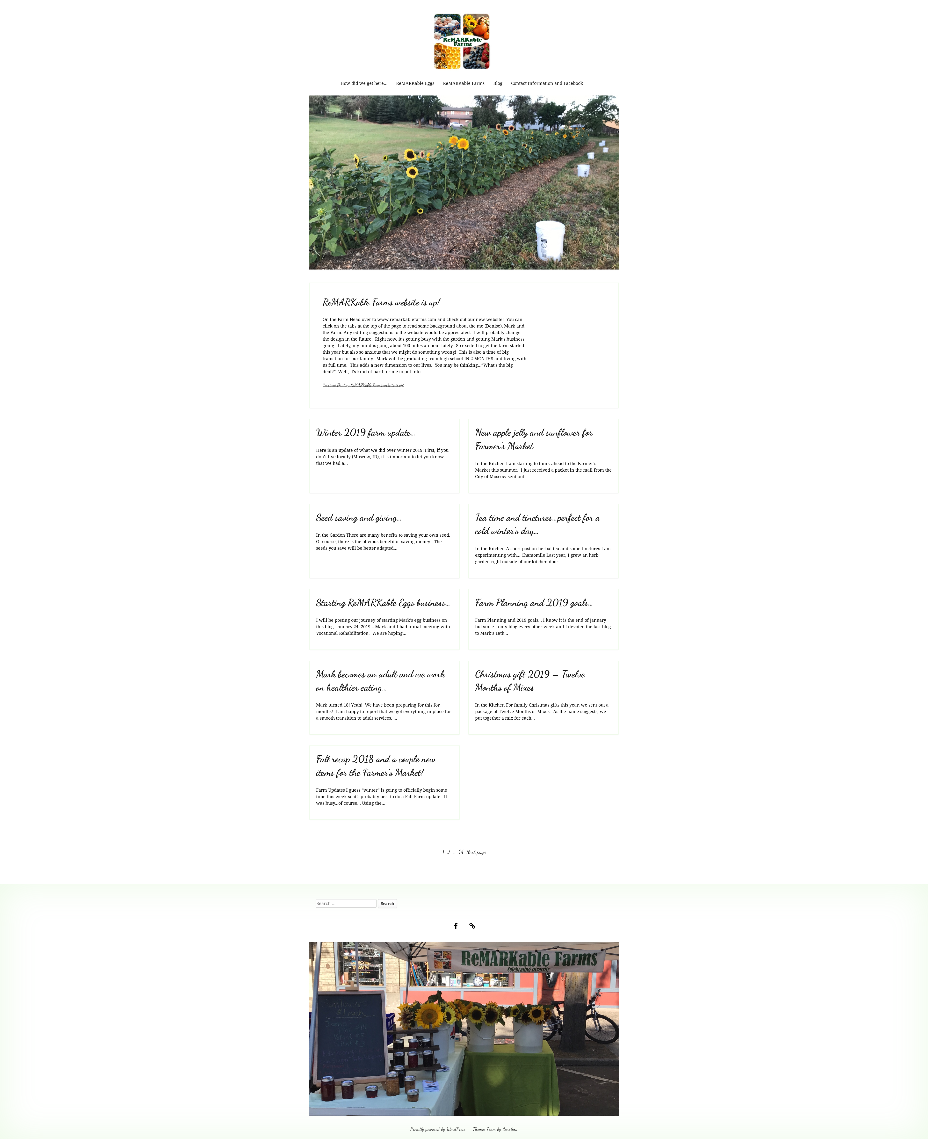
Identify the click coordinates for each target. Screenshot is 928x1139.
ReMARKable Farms (464, 83)
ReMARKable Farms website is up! (381, 302)
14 (461, 851)
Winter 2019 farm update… (366, 432)
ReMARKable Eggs (415, 83)
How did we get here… (364, 83)
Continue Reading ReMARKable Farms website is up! (363, 384)
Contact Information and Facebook (547, 83)
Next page (476, 851)
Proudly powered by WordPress (438, 1129)
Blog (497, 83)
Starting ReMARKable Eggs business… (383, 602)
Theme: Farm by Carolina (495, 1129)
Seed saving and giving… (359, 517)
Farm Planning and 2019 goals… (534, 602)
